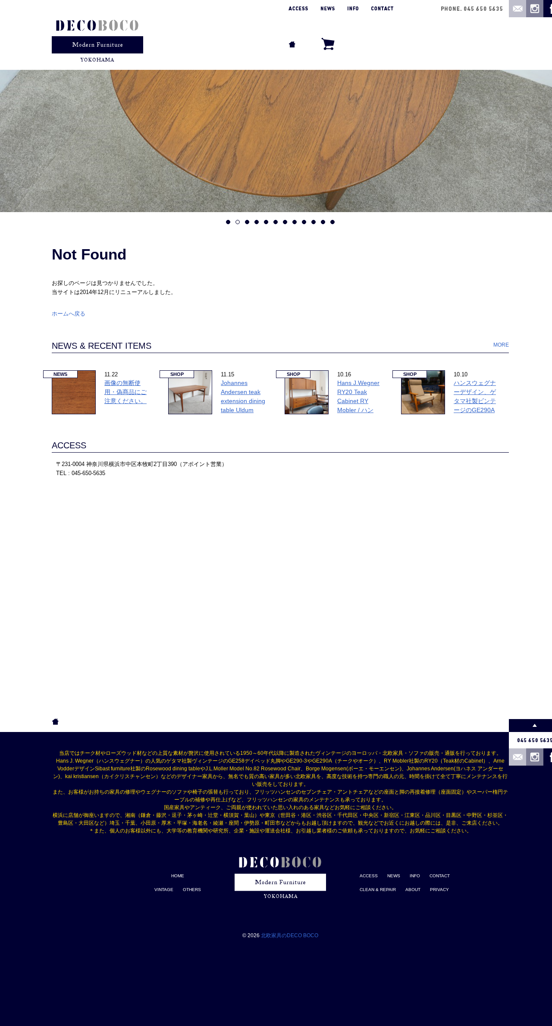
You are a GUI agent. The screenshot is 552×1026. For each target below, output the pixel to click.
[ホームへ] (97, 33)
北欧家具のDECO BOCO (289, 935)
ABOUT (412, 889)
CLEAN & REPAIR (378, 889)
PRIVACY (439, 889)
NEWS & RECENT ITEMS (101, 345)
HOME (177, 875)
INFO (415, 875)
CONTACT (440, 875)
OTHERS (192, 889)
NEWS (393, 875)
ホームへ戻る (68, 313)
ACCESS (69, 445)
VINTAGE (163, 889)
